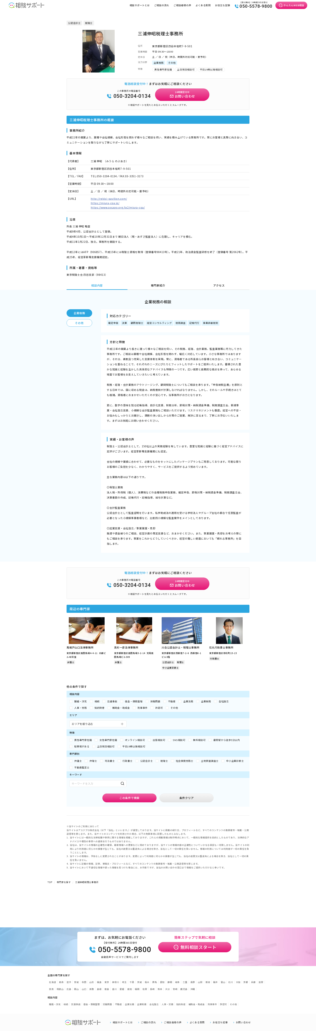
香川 (114, 989)
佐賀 (144, 989)
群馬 (154, 982)
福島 (99, 982)
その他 (79, 323)
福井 (215, 982)
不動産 (118, 1004)
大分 (167, 989)
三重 (185, 982)
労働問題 (107, 1004)
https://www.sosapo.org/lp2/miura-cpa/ (118, 207)
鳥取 (91, 989)
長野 (192, 982)
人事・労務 (167, 1004)
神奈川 (115, 982)
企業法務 (129, 1004)
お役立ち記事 (222, 5)
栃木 (147, 982)
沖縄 (192, 989)
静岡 (170, 982)
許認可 (223, 1004)
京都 (245, 982)
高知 (129, 989)
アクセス (219, 285)
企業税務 (79, 313)
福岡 (137, 989)
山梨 (200, 982)
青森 (61, 982)
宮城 (76, 982)
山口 (84, 989)
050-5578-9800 (256, 6)
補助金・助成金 (197, 1004)
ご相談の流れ (161, 5)
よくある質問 (203, 5)
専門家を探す (64, 882)
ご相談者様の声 (182, 5)
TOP (50, 882)
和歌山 (60, 989)
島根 (99, 989)
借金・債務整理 (91, 1004)
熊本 (160, 989)
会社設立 (154, 1004)
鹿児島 (183, 989)
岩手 (69, 982)
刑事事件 (212, 1004)
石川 (230, 982)
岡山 (76, 989)
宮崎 (175, 989)
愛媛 (122, 989)
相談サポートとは (140, 5)
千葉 (132, 982)
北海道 (52, 982)
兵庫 (253, 982)
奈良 (51, 989)
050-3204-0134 (132, 96)
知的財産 (181, 1004)
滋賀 (261, 982)
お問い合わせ (243, 1022)
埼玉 (124, 982)
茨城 (139, 982)
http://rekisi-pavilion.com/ (109, 198)
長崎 (152, 989)
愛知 (162, 982)
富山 (223, 982)
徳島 (106, 989)
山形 (91, 982)
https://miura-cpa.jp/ (105, 203)
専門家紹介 (158, 285)
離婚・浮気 (55, 1004)
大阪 (238, 982)
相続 (66, 1004)
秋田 (84, 982)
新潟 (208, 982)
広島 (69, 989)
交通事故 (75, 1004)
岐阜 (177, 982)
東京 (106, 982)
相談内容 (97, 285)
